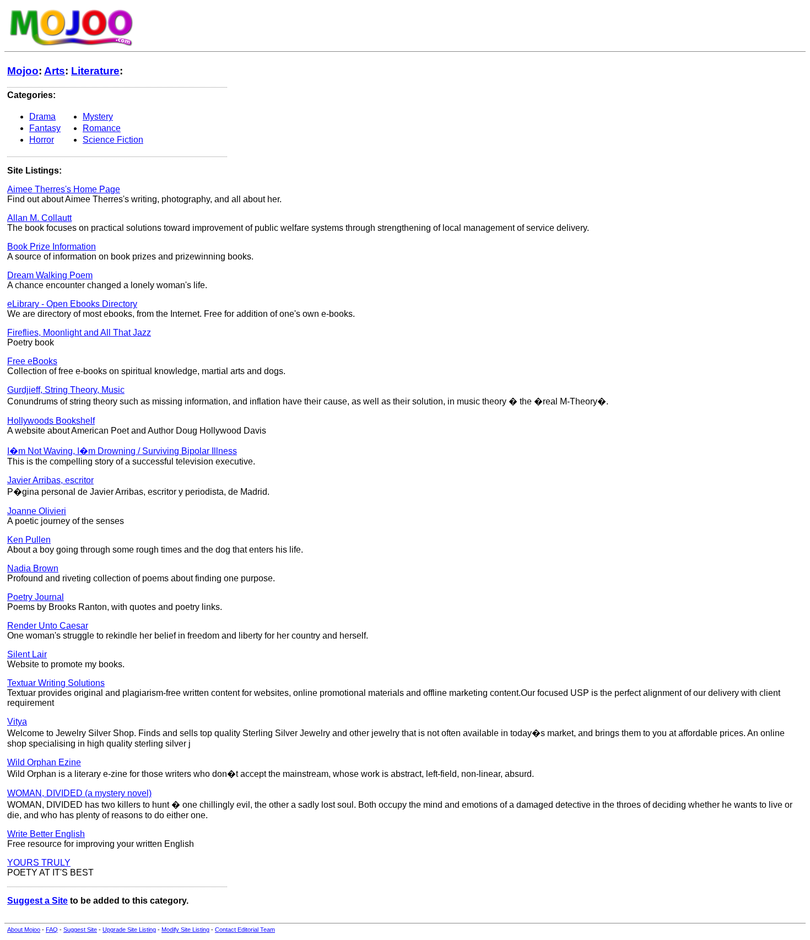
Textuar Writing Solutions (56, 683)
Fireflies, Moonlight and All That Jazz (79, 332)
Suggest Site (80, 929)
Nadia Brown (32, 568)
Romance (102, 128)
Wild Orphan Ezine (44, 762)
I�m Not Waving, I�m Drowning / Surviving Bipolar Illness (122, 451)
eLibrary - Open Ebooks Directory (72, 304)
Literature (95, 71)
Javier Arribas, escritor (50, 480)
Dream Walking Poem (50, 275)
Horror (41, 139)
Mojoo (23, 71)
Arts (54, 71)
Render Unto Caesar (47, 625)
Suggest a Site (37, 900)
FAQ (52, 929)
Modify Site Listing (185, 929)
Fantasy (45, 128)
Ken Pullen (29, 539)
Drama (42, 116)
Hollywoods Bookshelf (51, 420)
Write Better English (46, 834)
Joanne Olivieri (36, 511)
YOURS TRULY (39, 862)
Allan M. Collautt (39, 218)
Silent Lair (27, 654)
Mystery (98, 116)
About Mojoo (23, 929)
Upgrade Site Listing (129, 929)
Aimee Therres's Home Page (63, 189)
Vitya (17, 721)
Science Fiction (113, 139)
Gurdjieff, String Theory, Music (66, 390)
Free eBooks (32, 361)
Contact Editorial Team (245, 929)
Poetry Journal (35, 597)
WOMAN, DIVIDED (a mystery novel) (79, 793)
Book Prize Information (51, 246)
